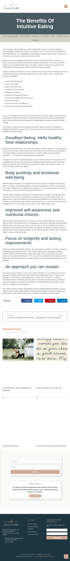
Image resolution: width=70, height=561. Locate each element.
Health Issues (25, 36)
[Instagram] (8, 546)
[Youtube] (13, 546)
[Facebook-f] (4, 546)
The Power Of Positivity (11, 446)
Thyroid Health (62, 36)
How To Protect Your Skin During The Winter (51, 446)
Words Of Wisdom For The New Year (49, 388)
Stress (35, 40)
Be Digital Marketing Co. (45, 556)
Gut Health (45, 36)
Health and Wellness (10, 36)
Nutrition (35, 36)
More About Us (35, 496)
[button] (65, 6)
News (53, 36)
